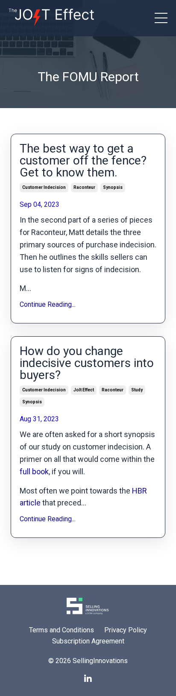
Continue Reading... (48, 304)
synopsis (113, 187)
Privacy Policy (125, 630)
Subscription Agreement (88, 641)
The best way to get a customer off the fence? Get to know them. (83, 161)
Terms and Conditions (61, 630)
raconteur (84, 187)
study (137, 390)
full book (34, 471)
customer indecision (44, 187)
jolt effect (83, 390)
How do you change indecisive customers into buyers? (87, 363)
